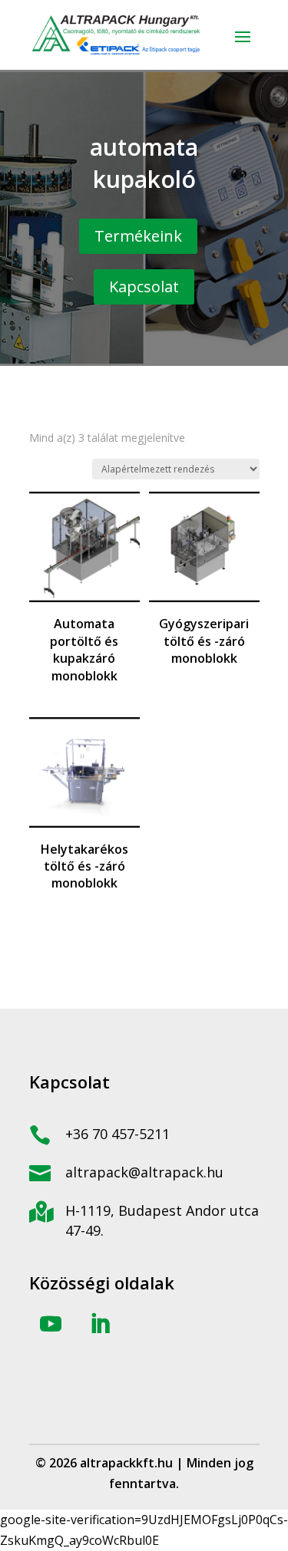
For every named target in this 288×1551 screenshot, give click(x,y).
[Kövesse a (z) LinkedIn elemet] (99, 1323)
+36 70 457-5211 (117, 1134)
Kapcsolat (144, 286)
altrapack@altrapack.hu (144, 1172)
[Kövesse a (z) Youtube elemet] (50, 1323)
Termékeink (138, 236)
